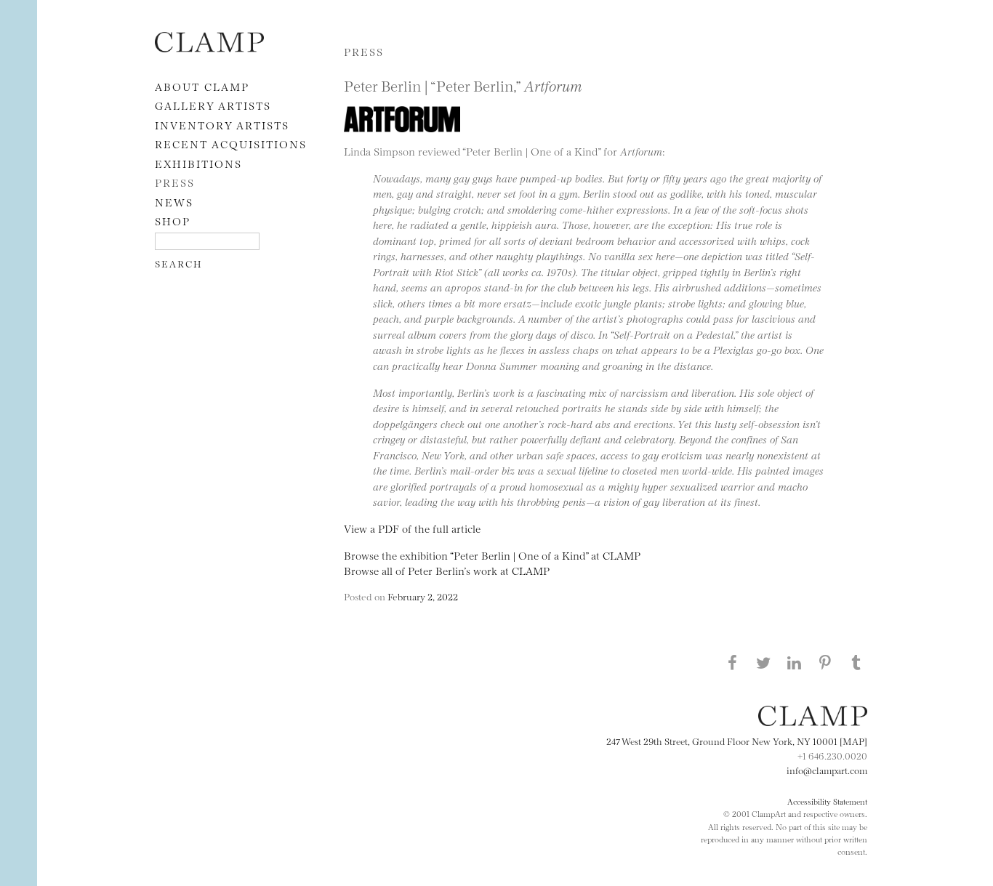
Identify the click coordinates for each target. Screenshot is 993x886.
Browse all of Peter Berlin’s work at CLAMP (447, 570)
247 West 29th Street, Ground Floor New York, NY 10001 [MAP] (736, 740)
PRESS (175, 182)
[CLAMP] (209, 48)
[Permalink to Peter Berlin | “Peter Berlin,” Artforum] (405, 135)
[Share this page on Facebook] (732, 662)
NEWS (174, 202)
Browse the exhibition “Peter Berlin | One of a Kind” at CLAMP (492, 555)
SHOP (172, 220)
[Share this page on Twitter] (763, 662)
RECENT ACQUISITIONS (231, 143)
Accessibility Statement (827, 801)
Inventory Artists (222, 125)
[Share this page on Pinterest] (825, 662)
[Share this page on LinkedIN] (794, 662)
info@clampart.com (827, 770)
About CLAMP (202, 86)
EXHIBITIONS (198, 163)
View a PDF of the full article (412, 528)
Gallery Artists (213, 105)
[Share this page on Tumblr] (856, 662)
